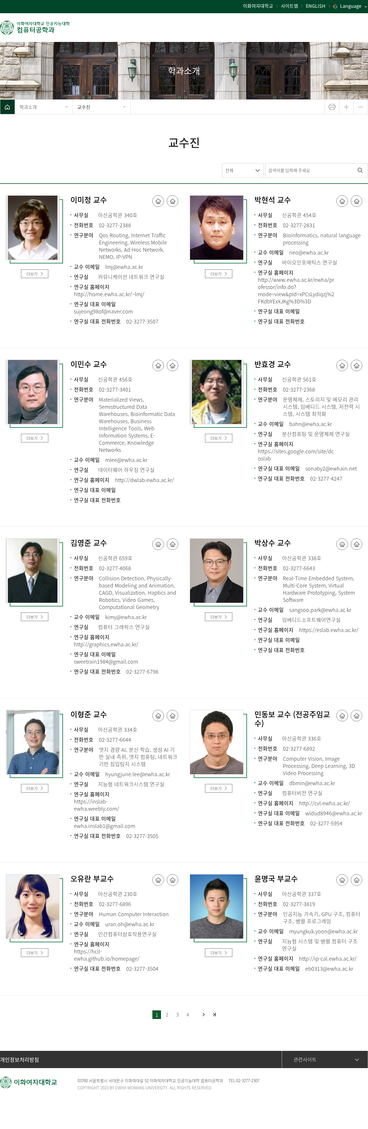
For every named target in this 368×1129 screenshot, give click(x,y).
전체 (229, 170)
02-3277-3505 (142, 835)
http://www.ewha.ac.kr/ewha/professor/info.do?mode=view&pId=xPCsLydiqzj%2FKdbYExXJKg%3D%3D (296, 290)
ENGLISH (315, 5)
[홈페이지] (158, 201)
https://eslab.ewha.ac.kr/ (328, 629)
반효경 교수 (272, 364)
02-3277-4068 (115, 568)
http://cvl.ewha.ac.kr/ (324, 803)
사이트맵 (289, 5)
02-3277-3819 (299, 904)
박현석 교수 (272, 200)
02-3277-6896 (115, 904)
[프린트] (332, 107)
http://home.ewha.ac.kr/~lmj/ (109, 294)
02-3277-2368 (299, 389)
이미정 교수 (88, 200)
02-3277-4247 (326, 478)
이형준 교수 (88, 715)
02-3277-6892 (299, 748)
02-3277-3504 (142, 968)
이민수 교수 (88, 364)
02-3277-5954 (326, 823)
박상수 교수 (272, 543)
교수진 (83, 106)
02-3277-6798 (142, 671)
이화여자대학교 (258, 5)
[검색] (360, 170)
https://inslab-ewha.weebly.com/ (96, 805)
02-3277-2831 (299, 225)
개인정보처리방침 (19, 1059)
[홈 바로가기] (7, 107)
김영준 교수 (88, 543)
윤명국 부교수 (276, 879)
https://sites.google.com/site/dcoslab (296, 455)
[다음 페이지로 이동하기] (204, 1014)
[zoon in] (346, 107)
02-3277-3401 (115, 389)
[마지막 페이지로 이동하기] (214, 1014)
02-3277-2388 (115, 225)
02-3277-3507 (142, 321)
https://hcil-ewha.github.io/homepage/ (106, 955)
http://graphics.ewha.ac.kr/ (106, 644)
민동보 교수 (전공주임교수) (292, 719)
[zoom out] (361, 107)
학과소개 (28, 106)
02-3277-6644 (115, 739)
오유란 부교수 (92, 879)
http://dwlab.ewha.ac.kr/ (144, 479)
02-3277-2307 (247, 1080)
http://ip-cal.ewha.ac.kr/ (327, 958)
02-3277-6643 (299, 568)
